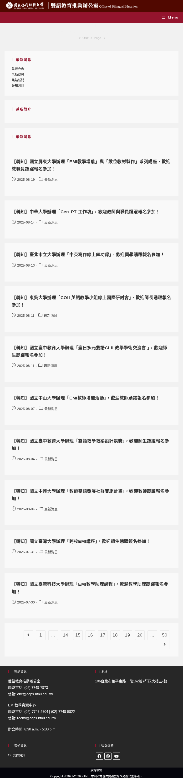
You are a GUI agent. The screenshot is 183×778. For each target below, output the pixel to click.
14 (65, 634)
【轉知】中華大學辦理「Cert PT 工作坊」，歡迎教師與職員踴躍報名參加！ (86, 211)
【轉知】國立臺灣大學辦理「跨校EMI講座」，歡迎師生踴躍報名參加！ (81, 541)
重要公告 (18, 69)
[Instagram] (108, 756)
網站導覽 (96, 770)
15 (78, 634)
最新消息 (51, 179)
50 (164, 634)
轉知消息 (18, 85)
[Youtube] (116, 756)
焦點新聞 (18, 80)
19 (127, 634)
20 (139, 634)
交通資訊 (19, 755)
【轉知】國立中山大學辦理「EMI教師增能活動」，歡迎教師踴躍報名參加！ (85, 398)
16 (90, 634)
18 (115, 634)
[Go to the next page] (164, 644)
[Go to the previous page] (28, 635)
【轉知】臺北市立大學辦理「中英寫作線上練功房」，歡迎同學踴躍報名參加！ (88, 254)
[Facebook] (99, 756)
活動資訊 (18, 74)
